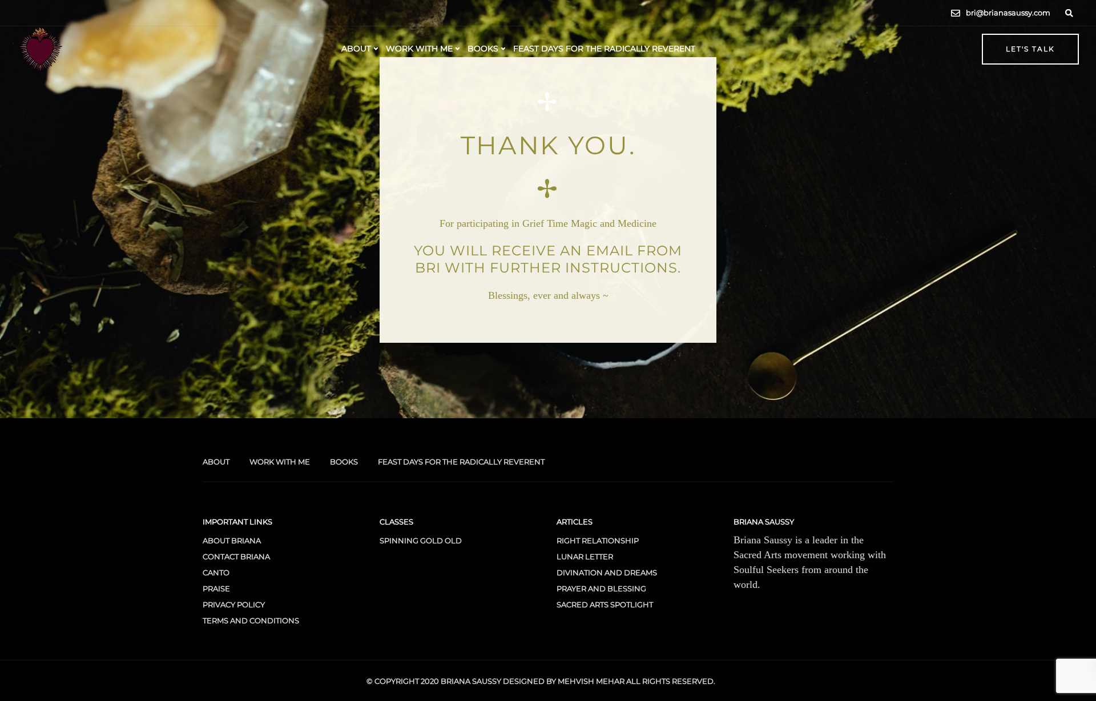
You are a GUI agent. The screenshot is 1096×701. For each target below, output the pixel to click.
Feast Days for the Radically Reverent (604, 48)
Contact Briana (236, 556)
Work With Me (419, 48)
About (356, 48)
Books (483, 48)
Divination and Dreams (607, 572)
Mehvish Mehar (591, 681)
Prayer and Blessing (601, 588)
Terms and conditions (251, 620)
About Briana (232, 540)
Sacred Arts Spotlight (605, 604)
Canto (216, 572)
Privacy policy (234, 604)
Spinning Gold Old (421, 540)
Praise (216, 588)
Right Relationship (598, 540)
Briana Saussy (471, 681)
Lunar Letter (585, 556)
